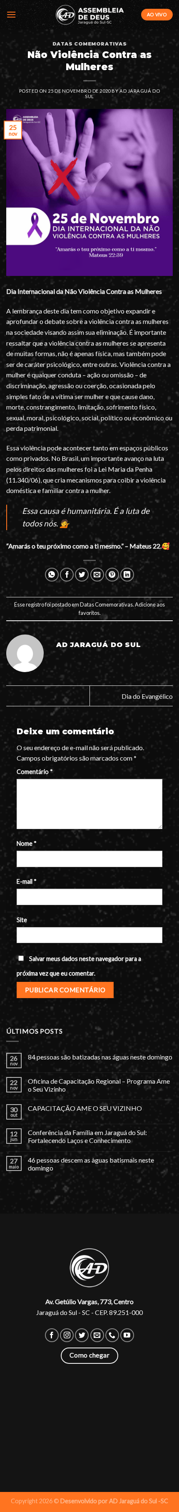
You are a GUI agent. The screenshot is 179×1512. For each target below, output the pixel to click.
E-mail (27, 881)
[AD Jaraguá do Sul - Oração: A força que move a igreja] (89, 14)
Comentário (35, 771)
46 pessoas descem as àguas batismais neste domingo (91, 1164)
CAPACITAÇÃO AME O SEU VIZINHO (85, 1108)
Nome (27, 843)
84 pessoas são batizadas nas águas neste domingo (100, 1057)
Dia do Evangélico (147, 696)
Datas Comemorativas (89, 44)
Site (22, 919)
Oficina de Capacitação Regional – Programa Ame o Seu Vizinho (99, 1085)
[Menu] (11, 14)
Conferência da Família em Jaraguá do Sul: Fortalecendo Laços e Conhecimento (87, 1136)
